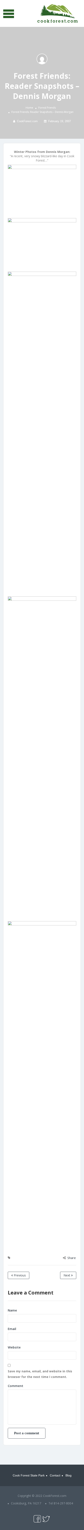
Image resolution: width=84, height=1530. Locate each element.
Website (14, 1347)
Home (29, 107)
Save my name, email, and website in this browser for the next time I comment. (40, 1374)
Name (12, 1310)
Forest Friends (47, 107)
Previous (19, 1275)
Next (67, 1275)
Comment (15, 1386)
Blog (68, 1475)
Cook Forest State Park (29, 1475)
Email (12, 1329)
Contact (55, 1475)
